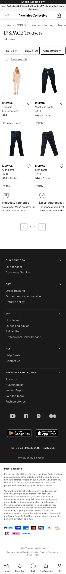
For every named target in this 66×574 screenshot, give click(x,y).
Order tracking (15, 291)
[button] (58, 15)
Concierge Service (18, 272)
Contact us (13, 361)
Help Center (13, 355)
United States (39, 552)
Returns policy (15, 302)
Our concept (14, 267)
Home (7, 25)
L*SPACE (21, 25)
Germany (52, 552)
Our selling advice (17, 326)
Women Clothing (43, 25)
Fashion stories (16, 401)
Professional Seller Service (23, 337)
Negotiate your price (15, 202)
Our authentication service (23, 296)
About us (12, 379)
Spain (30, 555)
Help (9, 348)
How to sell (13, 320)
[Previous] (23, 226)
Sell (9, 313)
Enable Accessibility (33, 2)
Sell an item (13, 331)
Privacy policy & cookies (31, 457)
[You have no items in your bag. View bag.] (58, 15)
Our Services (15, 260)
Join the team (15, 396)
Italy (37, 555)
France (10, 552)
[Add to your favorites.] (29, 103)
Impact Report (15, 390)
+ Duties (46, 115)
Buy (8, 284)
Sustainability (15, 385)
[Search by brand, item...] (7, 15)
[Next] (42, 226)
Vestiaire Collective (21, 372)
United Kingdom (23, 552)
